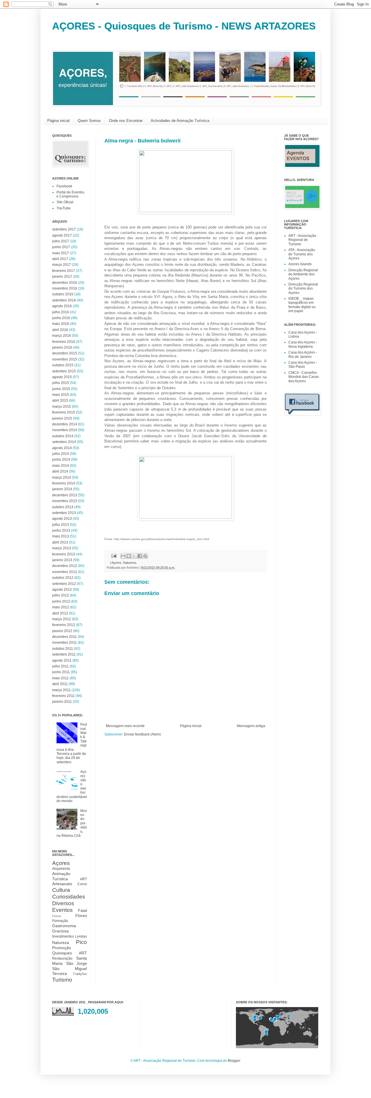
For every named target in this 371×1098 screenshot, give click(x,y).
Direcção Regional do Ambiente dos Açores (303, 274)
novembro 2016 (64, 288)
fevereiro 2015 (63, 412)
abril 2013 (60, 542)
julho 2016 (60, 312)
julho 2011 (60, 666)
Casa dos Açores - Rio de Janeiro (302, 354)
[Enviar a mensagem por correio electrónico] (113, 555)
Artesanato (62, 883)
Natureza (129, 562)
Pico (81, 942)
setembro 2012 (64, 584)
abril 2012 (60, 613)
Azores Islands (300, 264)
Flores (81, 915)
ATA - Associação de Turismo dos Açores (301, 254)
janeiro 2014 (62, 489)
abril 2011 (60, 684)
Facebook (64, 186)
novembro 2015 (64, 359)
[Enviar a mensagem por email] (123, 556)
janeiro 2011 (62, 702)
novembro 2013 (64, 501)
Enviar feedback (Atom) (142, 734)
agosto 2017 (62, 235)
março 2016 (61, 336)
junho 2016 (61, 318)
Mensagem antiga (251, 726)
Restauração (62, 958)
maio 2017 (60, 253)
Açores (116, 562)
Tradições (80, 974)
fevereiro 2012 (63, 625)
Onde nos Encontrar (126, 120)
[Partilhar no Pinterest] (145, 556)
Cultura (61, 890)
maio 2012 (60, 607)
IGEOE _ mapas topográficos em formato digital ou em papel (302, 305)
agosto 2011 (62, 660)
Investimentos (63, 936)
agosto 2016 (62, 306)
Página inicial (58, 120)
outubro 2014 (62, 436)
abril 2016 (60, 330)
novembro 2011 (64, 642)
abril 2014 (60, 471)
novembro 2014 (64, 430)
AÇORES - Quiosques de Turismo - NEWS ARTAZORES (184, 26)
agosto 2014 (62, 448)
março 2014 (61, 477)
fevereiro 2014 (63, 483)
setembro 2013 (64, 513)
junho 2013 (61, 530)
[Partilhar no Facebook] (140, 556)
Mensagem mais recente (125, 726)
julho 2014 (60, 454)
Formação (60, 921)
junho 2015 (61, 389)
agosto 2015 (62, 377)
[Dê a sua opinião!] (129, 556)
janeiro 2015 (62, 418)
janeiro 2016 (62, 347)
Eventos (62, 910)
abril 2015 (60, 400)
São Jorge (76, 963)
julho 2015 (60, 383)
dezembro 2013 (64, 495)
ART (83, 879)
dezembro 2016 (64, 283)
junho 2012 (61, 601)
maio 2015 (60, 395)
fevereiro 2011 (63, 696)
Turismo (62, 980)
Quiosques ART (69, 953)
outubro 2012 (62, 578)
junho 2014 (61, 460)
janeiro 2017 (62, 276)
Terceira (59, 973)
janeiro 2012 (62, 631)
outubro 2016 (62, 294)
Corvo (82, 884)
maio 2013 (60, 536)
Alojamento (61, 869)
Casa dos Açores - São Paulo (302, 364)
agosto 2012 (62, 590)
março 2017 (61, 265)
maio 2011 (60, 678)
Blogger (234, 1061)
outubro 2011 (62, 649)
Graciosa (60, 931)
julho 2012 (60, 595)
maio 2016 (60, 324)
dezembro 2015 (64, 353)
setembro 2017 (64, 229)
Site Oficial (65, 202)
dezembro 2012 (64, 566)
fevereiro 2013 (63, 554)
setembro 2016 (64, 300)
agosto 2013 (62, 519)
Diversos (63, 903)
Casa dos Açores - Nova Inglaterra (302, 344)
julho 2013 (60, 525)
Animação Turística (61, 876)
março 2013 (61, 548)
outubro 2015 (62, 365)
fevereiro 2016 (63, 342)
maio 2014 (60, 466)
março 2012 (61, 619)
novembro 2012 (64, 572)
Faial (82, 910)
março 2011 (61, 690)
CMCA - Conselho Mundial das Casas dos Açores (303, 377)
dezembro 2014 (64, 424)
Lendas (81, 936)
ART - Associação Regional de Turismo (302, 240)
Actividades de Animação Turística (180, 120)
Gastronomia (64, 925)
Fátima (56, 916)
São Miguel (69, 968)
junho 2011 (61, 672)
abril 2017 (60, 259)
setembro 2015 (64, 371)
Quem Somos (89, 120)
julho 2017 (60, 241)
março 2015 (61, 407)
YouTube (64, 208)
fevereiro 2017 (63, 271)
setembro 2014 (64, 442)
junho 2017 (61, 247)
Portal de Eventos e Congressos (70, 194)
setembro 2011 (64, 654)
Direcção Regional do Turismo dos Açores (303, 288)
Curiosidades (68, 897)
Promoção (61, 947)
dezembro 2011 (64, 637)
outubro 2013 (62, 507)
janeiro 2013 (62, 560)
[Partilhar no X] (134, 556)
